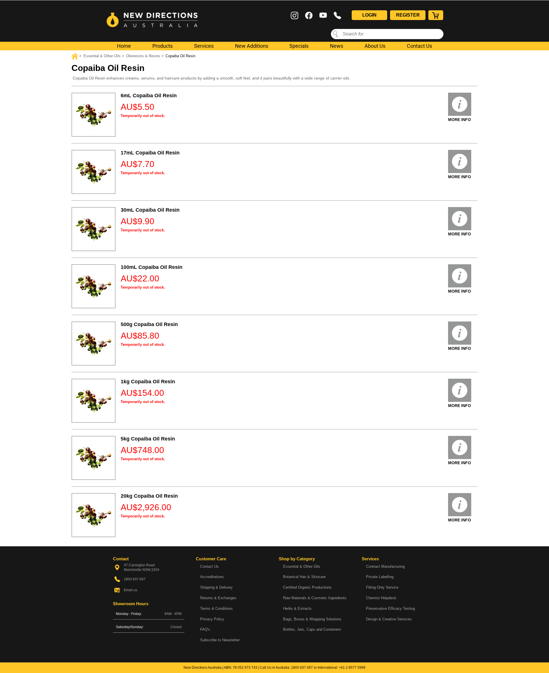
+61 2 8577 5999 (352, 668)
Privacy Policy (212, 619)
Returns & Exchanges (218, 598)
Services (204, 46)
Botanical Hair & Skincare (304, 577)
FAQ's (205, 629)
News (336, 46)
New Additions (251, 46)
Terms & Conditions (216, 608)
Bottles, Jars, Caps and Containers (312, 629)
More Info (459, 119)
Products (162, 46)
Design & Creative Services (389, 619)
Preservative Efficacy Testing (390, 608)
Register (408, 15)
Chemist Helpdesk (381, 598)
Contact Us (419, 46)
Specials (299, 46)
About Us (375, 46)
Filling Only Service (382, 587)
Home (124, 46)
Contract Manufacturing (385, 566)
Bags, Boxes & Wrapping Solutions (312, 619)
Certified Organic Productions (307, 587)
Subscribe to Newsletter (220, 640)
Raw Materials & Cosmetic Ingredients (315, 598)
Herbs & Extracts (297, 608)
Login (369, 15)
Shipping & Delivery (216, 587)
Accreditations (212, 577)
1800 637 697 (302, 668)
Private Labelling (379, 577)
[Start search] (335, 33)
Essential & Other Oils (301, 566)
